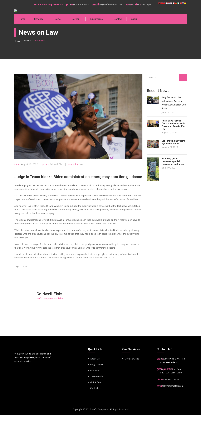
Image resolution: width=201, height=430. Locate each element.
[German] (176, 4)
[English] (171, 4)
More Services (131, 358)
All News (27, 40)
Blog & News (96, 364)
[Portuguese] (181, 4)
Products (94, 370)
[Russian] (183, 4)
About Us (95, 358)
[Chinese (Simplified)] (162, 4)
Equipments (96, 19)
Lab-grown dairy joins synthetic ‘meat (173, 142)
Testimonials (96, 376)
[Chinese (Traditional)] (164, 4)
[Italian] (178, 4)
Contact (118, 19)
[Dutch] (169, 4)
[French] (173, 4)
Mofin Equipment (100, 409)
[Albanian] (159, 4)
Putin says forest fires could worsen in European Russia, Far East (173, 124)
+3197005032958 (79, 4)
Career (75, 19)
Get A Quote (96, 382)
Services (39, 19)
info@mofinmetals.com (171, 385)
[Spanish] (185, 4)
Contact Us (95, 388)
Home (22, 19)
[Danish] (166, 4)
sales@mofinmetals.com (109, 4)
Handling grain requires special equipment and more (173, 161)
